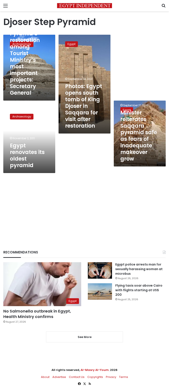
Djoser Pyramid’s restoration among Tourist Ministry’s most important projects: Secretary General (25, 59)
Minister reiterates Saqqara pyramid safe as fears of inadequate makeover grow (138, 135)
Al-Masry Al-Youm (95, 370)
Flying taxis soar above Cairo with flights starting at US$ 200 (138, 290)
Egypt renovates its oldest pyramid (27, 155)
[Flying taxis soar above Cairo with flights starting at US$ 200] (100, 291)
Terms (123, 377)
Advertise (59, 377)
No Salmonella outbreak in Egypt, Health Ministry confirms (37, 313)
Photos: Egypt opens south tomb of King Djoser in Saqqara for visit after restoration (83, 106)
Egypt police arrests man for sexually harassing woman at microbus (139, 269)
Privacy (111, 377)
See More (85, 337)
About (45, 377)
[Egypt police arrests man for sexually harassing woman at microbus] (100, 270)
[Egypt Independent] (84, 5)
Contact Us (76, 377)
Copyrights (95, 377)
